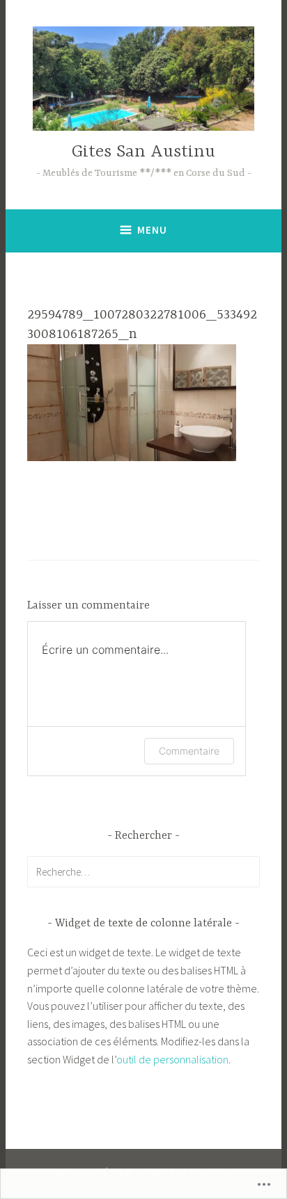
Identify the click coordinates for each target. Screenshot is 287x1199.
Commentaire (189, 751)
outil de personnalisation (172, 1059)
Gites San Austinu (143, 152)
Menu (152, 229)
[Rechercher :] (144, 871)
